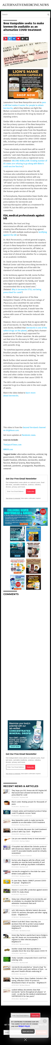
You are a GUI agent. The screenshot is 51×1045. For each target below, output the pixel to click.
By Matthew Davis (25, 917)
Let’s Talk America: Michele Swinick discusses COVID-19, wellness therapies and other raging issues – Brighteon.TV (29, 912)
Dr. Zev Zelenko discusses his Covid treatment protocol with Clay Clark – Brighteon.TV (29, 830)
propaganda (27, 466)
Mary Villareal (19, 34)
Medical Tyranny (18, 463)
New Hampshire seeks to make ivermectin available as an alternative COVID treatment (28, 821)
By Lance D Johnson (26, 816)
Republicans (39, 466)
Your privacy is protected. (13, 498)
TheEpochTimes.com (12, 445)
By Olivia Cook (24, 806)
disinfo (24, 457)
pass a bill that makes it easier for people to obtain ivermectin (24, 105)
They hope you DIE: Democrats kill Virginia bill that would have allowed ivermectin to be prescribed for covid (29, 793)
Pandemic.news (28, 435)
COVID (17, 457)
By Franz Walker (25, 841)
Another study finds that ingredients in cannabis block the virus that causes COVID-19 (29, 950)
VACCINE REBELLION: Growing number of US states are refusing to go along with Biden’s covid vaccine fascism (25, 164)
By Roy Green (24, 885)
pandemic (16, 466)
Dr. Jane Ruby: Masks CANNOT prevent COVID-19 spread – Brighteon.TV (29, 882)
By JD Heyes (23, 906)
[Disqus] (25, 627)
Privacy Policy (24, 1026)
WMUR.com (8, 449)
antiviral (39, 454)
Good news (37, 457)
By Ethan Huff (24, 797)
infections (22, 460)
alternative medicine (26, 454)
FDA (30, 457)
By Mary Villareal (25, 825)
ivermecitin (33, 460)
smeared (7, 468)
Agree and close (28, 1031)
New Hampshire (33, 463)
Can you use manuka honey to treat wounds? (29, 839)
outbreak (7, 466)
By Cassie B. (23, 894)
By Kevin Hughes (25, 944)
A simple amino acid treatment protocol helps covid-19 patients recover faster (29, 812)
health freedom (10, 460)
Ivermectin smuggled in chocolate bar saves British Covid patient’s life (28, 872)
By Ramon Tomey (25, 834)
